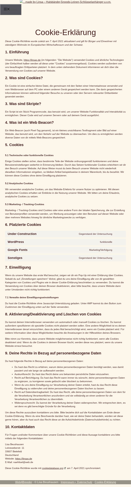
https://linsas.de (32, 60)
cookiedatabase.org (52, 468)
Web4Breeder (23, 482)
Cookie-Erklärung (105, 482)
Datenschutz (84, 482)
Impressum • (69, 482)
